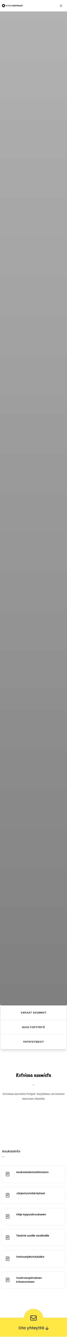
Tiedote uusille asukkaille (32, 1235)
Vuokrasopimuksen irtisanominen (29, 1280)
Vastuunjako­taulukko (30, 1257)
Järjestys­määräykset (30, 1193)
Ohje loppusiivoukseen (31, 1214)
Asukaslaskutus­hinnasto (32, 1172)
